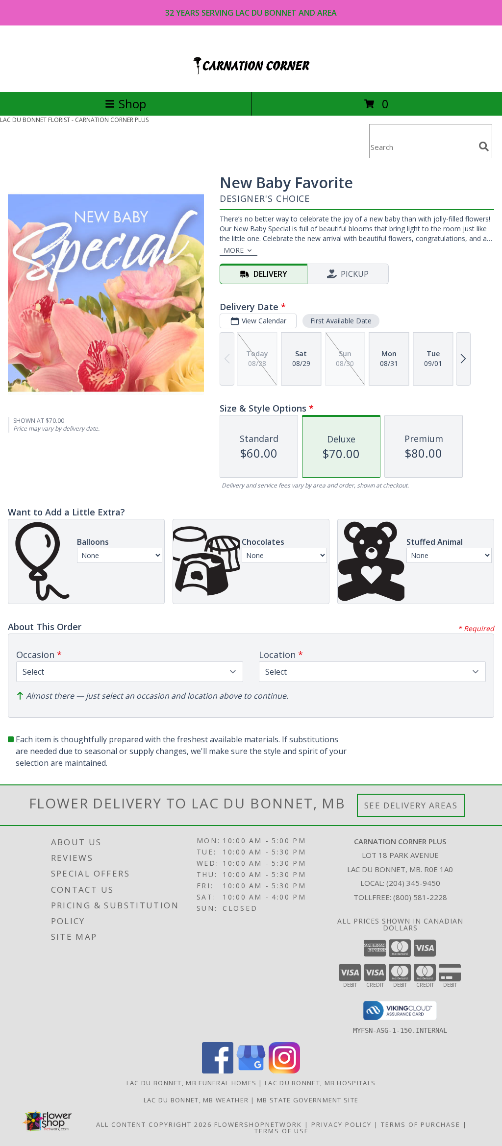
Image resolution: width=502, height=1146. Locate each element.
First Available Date (341, 320)
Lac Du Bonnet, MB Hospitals (320, 1082)
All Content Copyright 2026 (154, 1124)
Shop (132, 104)
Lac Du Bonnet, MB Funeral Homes (191, 1082)
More (234, 250)
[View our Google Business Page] (251, 1070)
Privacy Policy (341, 1124)
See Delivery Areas (411, 805)
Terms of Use (281, 1130)
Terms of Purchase (420, 1124)
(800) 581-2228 (420, 897)
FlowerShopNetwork (258, 1124)
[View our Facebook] (217, 1070)
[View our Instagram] (284, 1070)
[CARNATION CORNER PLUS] (251, 77)
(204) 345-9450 (413, 883)
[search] (484, 146)
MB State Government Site (307, 1100)
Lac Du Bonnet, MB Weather (196, 1100)
